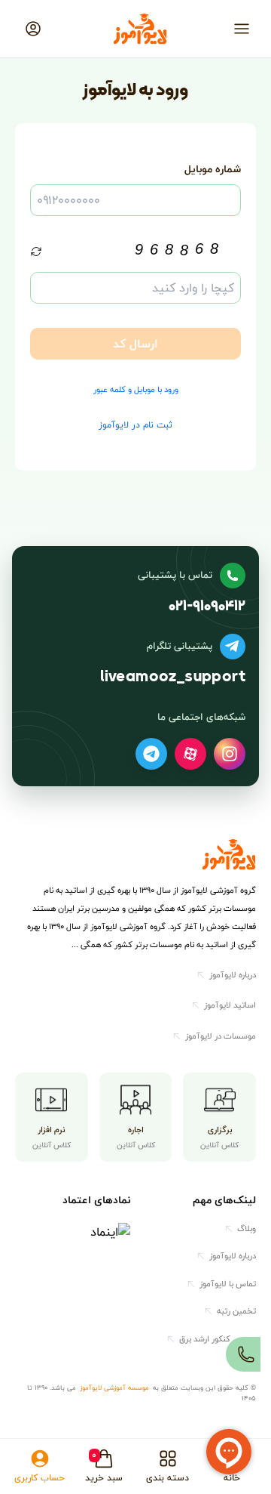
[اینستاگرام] (229, 754)
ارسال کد (135, 343)
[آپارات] (190, 754)
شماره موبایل (212, 169)
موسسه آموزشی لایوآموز (114, 1388)
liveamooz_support (172, 677)
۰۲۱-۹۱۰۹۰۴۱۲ (207, 606)
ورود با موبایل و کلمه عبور (135, 390)
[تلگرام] (151, 754)
